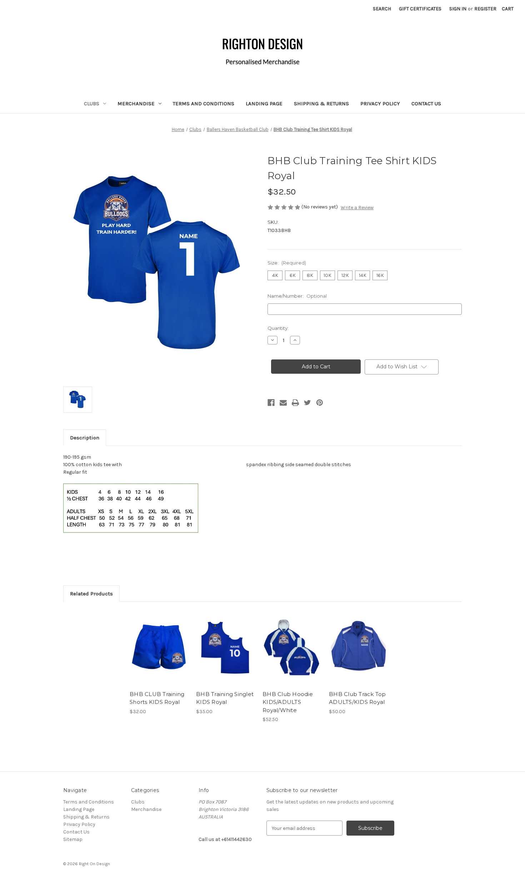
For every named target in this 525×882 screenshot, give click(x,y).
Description (84, 437)
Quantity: (278, 328)
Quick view (153, 641)
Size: (287, 263)
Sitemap (72, 839)
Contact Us (426, 103)
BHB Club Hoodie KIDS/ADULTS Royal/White (287, 702)
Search (382, 9)
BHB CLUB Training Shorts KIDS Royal (157, 698)
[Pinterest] (319, 403)
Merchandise (136, 103)
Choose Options (159, 654)
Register (485, 9)
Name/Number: (297, 296)
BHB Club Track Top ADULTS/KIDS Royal (357, 698)
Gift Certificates (420, 9)
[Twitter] (307, 403)
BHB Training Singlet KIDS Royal (225, 698)
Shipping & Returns (321, 103)
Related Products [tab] (91, 593)
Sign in (457, 9)
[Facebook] (271, 403)
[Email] (283, 403)
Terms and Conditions (203, 103)
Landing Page (264, 103)
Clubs (91, 103)
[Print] (295, 403)
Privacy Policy (380, 103)
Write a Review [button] (357, 208)
